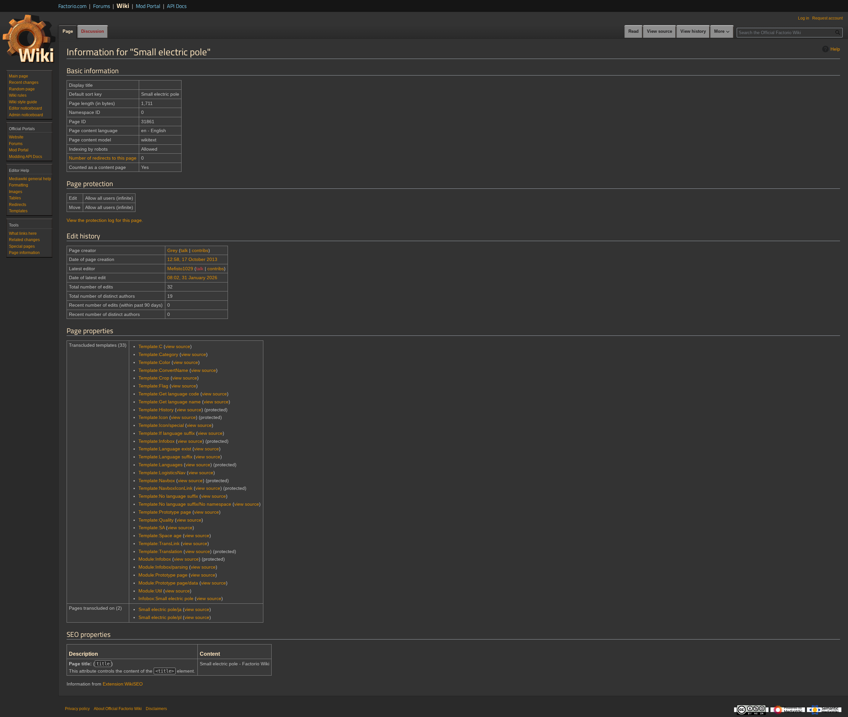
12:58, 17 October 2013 (192, 259)
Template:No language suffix (168, 496)
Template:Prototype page (164, 512)
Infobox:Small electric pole (165, 598)
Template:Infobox (156, 441)
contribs (200, 250)
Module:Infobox (154, 559)
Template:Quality (156, 520)
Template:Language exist (164, 448)
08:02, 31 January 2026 (192, 277)
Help (835, 49)
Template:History (156, 409)
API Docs (176, 6)
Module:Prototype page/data (168, 583)
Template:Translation (160, 551)
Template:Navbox (156, 480)
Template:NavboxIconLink (165, 488)
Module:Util (150, 590)
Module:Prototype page (162, 575)
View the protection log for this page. (105, 220)
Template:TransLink (159, 543)
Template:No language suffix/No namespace (184, 504)
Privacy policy (77, 708)
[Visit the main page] (29, 38)
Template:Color (154, 362)
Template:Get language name (169, 401)
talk (184, 250)
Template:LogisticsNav (162, 472)
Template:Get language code (168, 393)
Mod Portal (148, 6)
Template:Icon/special (161, 425)
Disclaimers (156, 708)
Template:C (150, 346)
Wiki (123, 5)
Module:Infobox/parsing (163, 567)
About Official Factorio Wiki (118, 708)
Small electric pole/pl (160, 617)
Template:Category (158, 354)
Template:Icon (153, 417)
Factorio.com (72, 6)
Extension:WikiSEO (123, 684)
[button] (722, 31)
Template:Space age (160, 535)
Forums (101, 6)
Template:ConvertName (163, 370)
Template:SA (151, 527)
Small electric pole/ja (160, 609)
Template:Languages (160, 464)
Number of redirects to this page (102, 158)
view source (177, 346)
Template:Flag (153, 385)
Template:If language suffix (166, 433)
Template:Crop (153, 378)
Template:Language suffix (165, 456)
